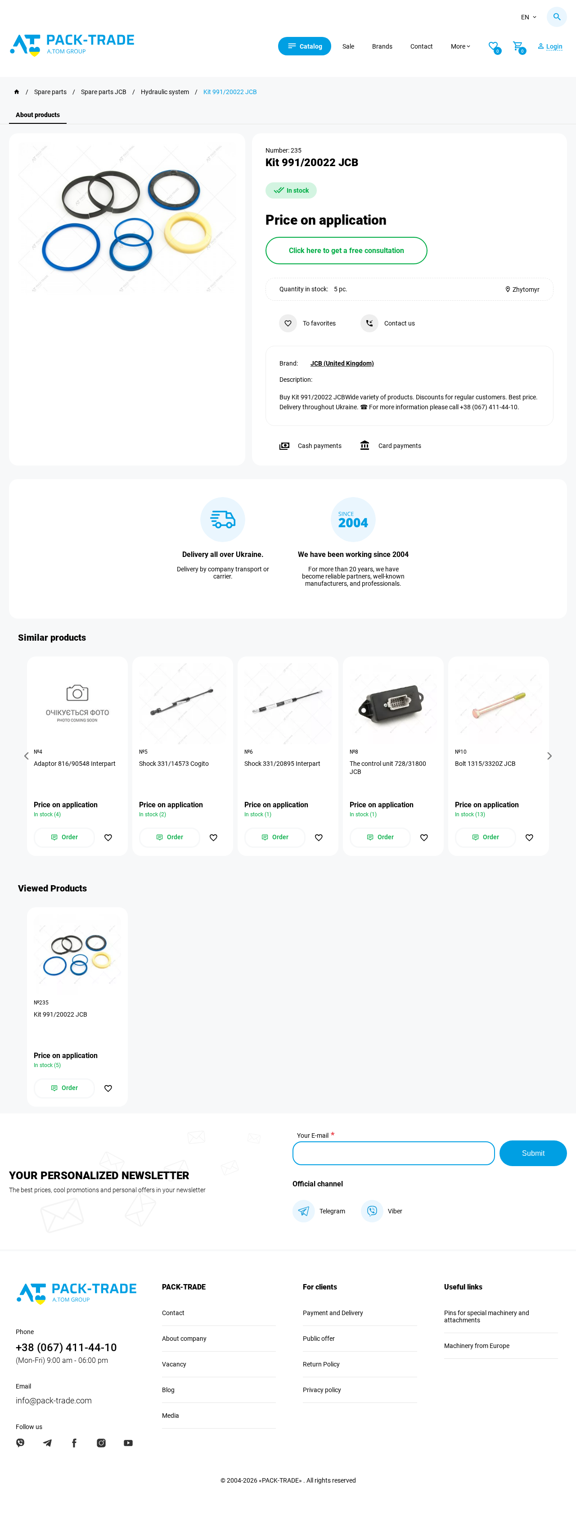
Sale (348, 46)
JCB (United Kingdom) (342, 363)
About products (38, 114)
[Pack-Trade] (16, 92)
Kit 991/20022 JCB (60, 1014)
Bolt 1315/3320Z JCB (485, 763)
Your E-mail (312, 1135)
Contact (421, 46)
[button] (28, 756)
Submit (533, 1153)
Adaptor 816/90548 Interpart (75, 763)
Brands (382, 46)
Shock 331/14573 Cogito (174, 763)
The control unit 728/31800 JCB (388, 767)
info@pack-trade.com (54, 1400)
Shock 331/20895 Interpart (282, 763)
